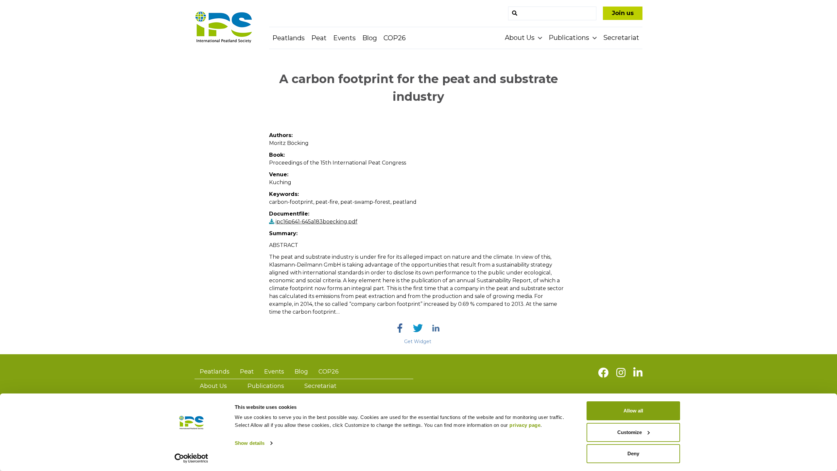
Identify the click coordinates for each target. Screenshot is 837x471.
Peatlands (288, 38)
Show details (250, 443)
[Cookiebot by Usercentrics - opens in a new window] (191, 458)
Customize (629, 432)
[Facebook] (400, 328)
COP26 (395, 38)
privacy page (524, 425)
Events (344, 38)
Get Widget (417, 341)
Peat (319, 38)
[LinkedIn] (436, 328)
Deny (633, 453)
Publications (570, 38)
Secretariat (621, 38)
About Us (520, 38)
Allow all (633, 410)
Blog (369, 38)
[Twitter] (418, 328)
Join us (623, 13)
